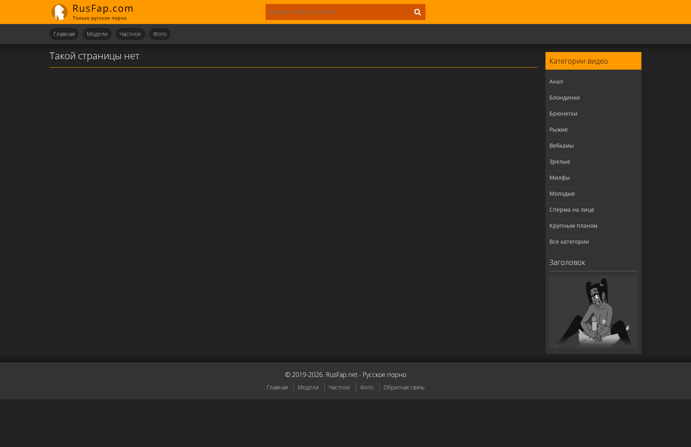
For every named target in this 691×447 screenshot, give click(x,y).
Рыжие (558, 129)
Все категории (569, 241)
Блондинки (564, 97)
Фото (159, 34)
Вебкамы (561, 145)
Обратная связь (404, 387)
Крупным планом (573, 225)
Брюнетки (563, 113)
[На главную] (98, 12)
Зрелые (559, 161)
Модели (97, 34)
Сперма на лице (571, 209)
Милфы (559, 177)
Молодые (562, 193)
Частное (130, 34)
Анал (556, 81)
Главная (64, 34)
